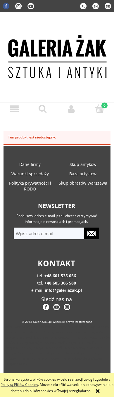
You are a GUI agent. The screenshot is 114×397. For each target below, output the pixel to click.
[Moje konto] (71, 109)
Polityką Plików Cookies (19, 384)
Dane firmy (30, 164)
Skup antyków (83, 164)
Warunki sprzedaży (30, 173)
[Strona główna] (57, 55)
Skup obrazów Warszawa (83, 183)
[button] (14, 109)
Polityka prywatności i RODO (30, 186)
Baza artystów (82, 173)
